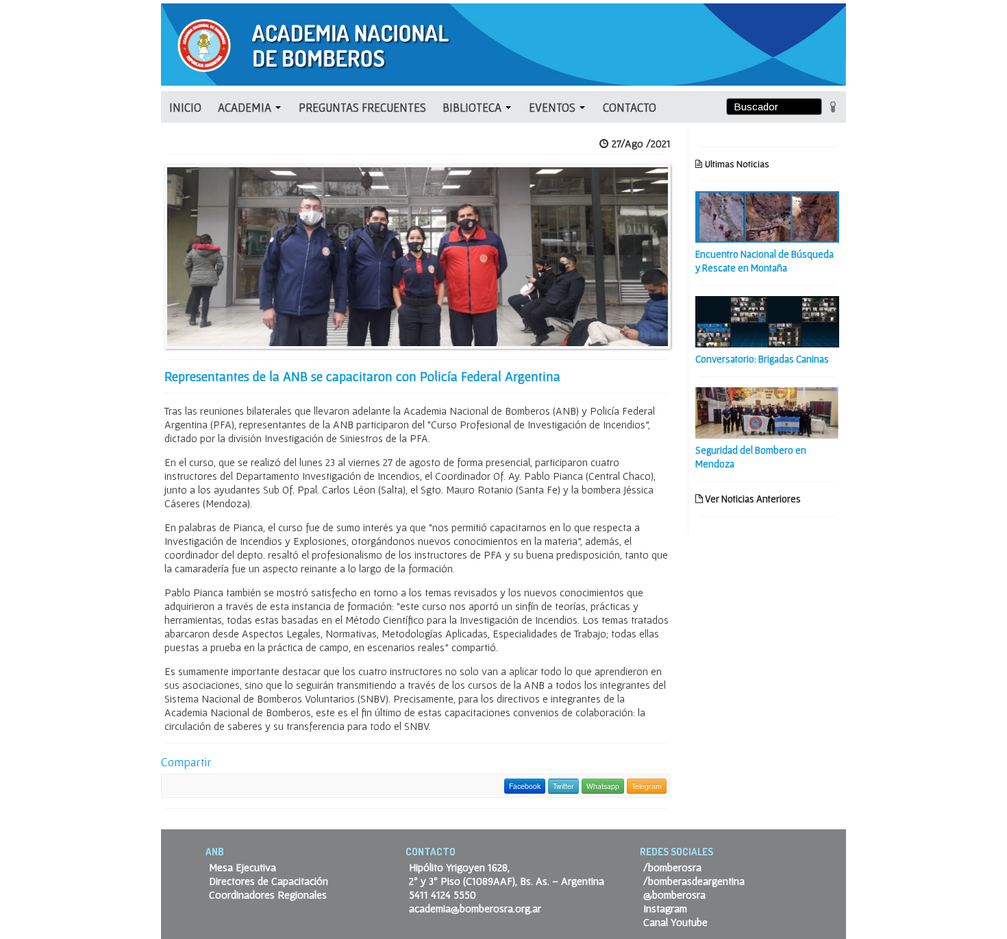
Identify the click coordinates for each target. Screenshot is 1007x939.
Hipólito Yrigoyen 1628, (459, 867)
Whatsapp (602, 786)
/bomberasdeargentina (694, 881)
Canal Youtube (675, 922)
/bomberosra (672, 867)
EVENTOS (553, 107)
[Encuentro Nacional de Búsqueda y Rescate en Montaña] (767, 215)
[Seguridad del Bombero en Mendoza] (767, 411)
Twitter (563, 786)
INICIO (185, 107)
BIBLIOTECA (473, 107)
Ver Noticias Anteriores (752, 498)
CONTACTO (629, 107)
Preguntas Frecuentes (362, 107)
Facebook (524, 786)
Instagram (665, 908)
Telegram (647, 786)
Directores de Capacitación (268, 881)
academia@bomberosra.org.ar (475, 908)
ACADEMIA (246, 107)
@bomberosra (674, 894)
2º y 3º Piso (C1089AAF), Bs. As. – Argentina (506, 881)
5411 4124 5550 (442, 894)
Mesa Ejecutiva (242, 867)
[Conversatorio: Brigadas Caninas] (767, 320)
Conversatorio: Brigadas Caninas (762, 359)
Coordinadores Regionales (268, 894)
